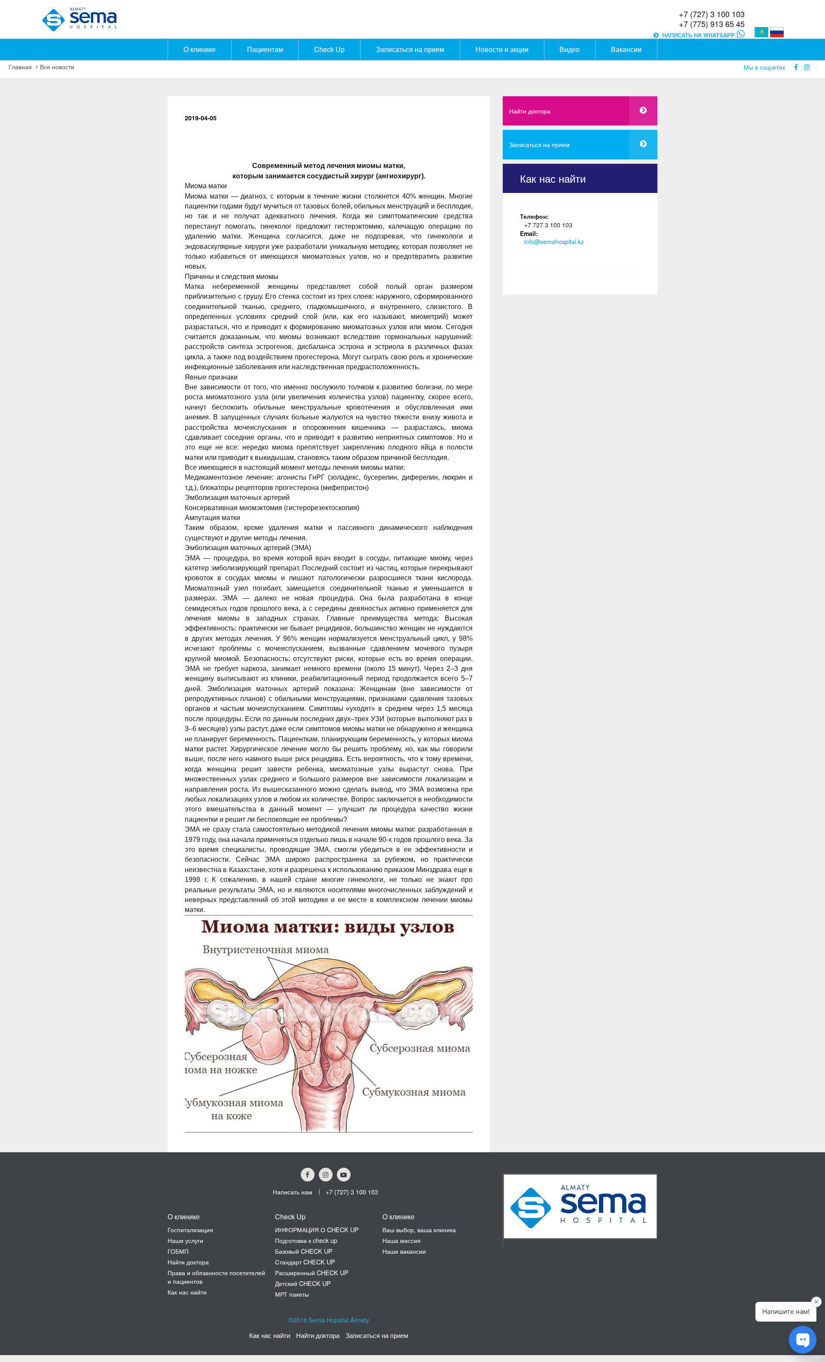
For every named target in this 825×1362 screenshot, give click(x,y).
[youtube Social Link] (344, 1174)
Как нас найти (187, 1291)
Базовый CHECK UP (304, 1250)
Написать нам (292, 1191)
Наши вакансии (404, 1250)
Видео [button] (569, 49)
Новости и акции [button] (502, 49)
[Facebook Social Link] (308, 1174)
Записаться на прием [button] (410, 49)
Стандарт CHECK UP (305, 1261)
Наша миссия (401, 1240)
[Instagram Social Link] (326, 1174)
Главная (20, 66)
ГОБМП (178, 1250)
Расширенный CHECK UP (311, 1272)
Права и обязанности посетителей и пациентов (216, 1276)
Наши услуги (185, 1240)
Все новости (57, 66)
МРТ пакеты (292, 1293)
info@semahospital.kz (554, 242)
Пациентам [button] (265, 49)
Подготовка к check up (306, 1240)
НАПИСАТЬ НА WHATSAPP (699, 35)
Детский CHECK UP (303, 1283)
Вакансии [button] (626, 49)
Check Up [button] (329, 49)
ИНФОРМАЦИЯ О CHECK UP (317, 1229)
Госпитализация (190, 1229)
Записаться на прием (539, 144)
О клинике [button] (199, 49)
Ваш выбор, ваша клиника (419, 1229)
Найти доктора (529, 110)
